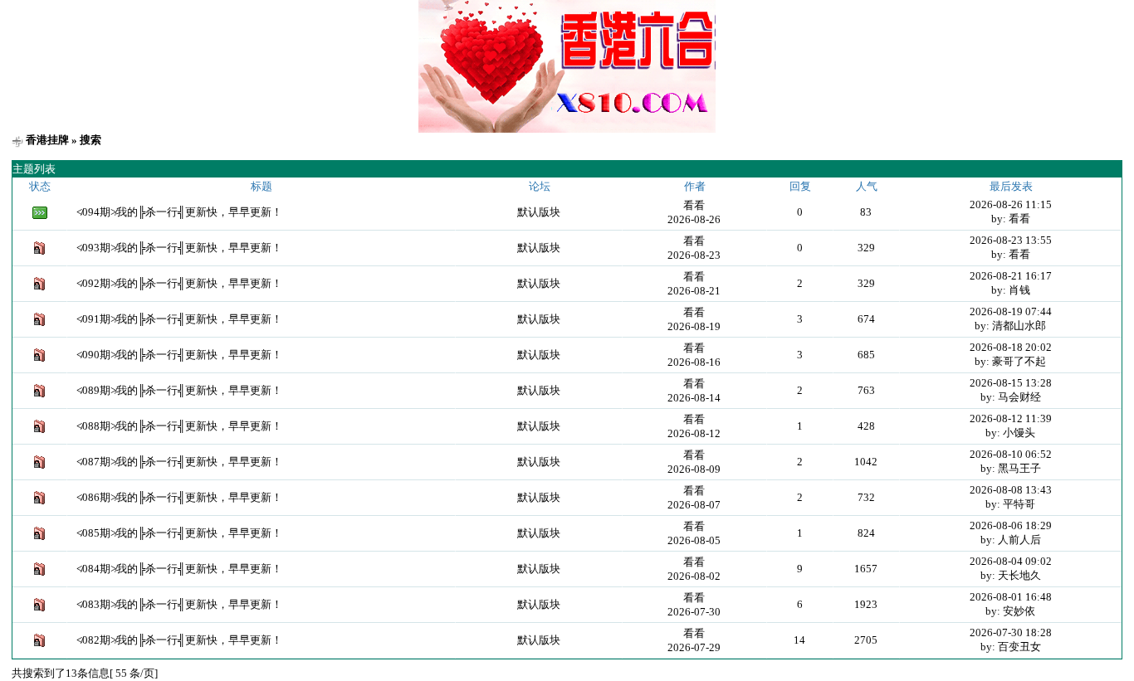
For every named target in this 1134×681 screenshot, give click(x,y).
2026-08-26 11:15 (1011, 204)
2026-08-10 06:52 (1011, 454)
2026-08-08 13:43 (1011, 490)
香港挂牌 (47, 140)
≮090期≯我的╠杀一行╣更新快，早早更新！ (179, 354)
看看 (694, 205)
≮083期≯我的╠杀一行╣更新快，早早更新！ (179, 604)
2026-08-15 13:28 (1011, 383)
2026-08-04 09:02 (1011, 561)
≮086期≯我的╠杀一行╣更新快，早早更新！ (179, 497)
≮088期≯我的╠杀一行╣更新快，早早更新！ (179, 426)
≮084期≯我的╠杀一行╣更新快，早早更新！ (179, 568)
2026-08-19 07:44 (1011, 311)
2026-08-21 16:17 (1011, 276)
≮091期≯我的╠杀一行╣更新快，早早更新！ (179, 319)
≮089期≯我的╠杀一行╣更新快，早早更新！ (179, 390)
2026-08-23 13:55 (1011, 240)
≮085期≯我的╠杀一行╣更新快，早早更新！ (179, 533)
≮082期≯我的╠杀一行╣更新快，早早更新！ (179, 640)
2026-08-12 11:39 (1011, 418)
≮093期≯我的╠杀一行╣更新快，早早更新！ (179, 247)
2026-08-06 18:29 (1011, 525)
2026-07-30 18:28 (1011, 632)
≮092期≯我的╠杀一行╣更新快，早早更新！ (179, 283)
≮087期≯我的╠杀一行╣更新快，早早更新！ (179, 461)
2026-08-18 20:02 (1011, 347)
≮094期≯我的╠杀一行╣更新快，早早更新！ (179, 212)
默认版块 (538, 212)
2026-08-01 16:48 (1011, 597)
